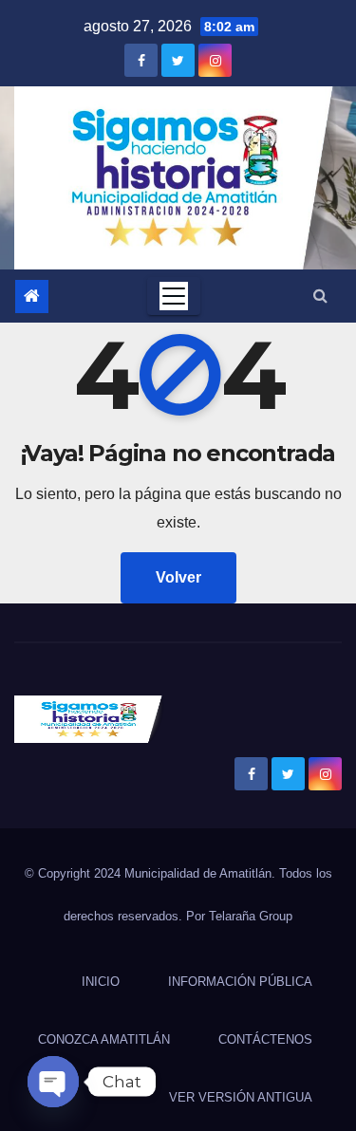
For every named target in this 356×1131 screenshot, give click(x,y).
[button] (320, 295)
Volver (178, 577)
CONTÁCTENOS (265, 1039)
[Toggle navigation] (173, 296)
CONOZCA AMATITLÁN (104, 1039)
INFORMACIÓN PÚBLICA (240, 981)
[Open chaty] (53, 1081)
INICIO (101, 981)
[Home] (31, 296)
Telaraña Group (250, 916)
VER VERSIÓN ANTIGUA (240, 1097)
